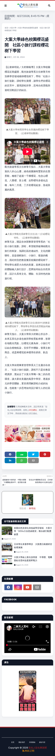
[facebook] (8, 587)
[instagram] (18, 587)
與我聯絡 (32, 742)
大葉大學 (12, 28)
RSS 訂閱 (29, 750)
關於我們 (22, 742)
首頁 (6, 28)
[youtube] (27, 587)
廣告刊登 (42, 742)
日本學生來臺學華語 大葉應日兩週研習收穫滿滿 (33, 546)
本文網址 (33, 410)
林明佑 (32, 508)
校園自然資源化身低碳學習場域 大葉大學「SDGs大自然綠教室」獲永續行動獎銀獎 (33, 531)
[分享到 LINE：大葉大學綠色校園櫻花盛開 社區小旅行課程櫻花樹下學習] (21, 454)
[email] (37, 587)
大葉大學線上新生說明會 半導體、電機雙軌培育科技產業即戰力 (33, 559)
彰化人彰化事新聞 (38, 747)
